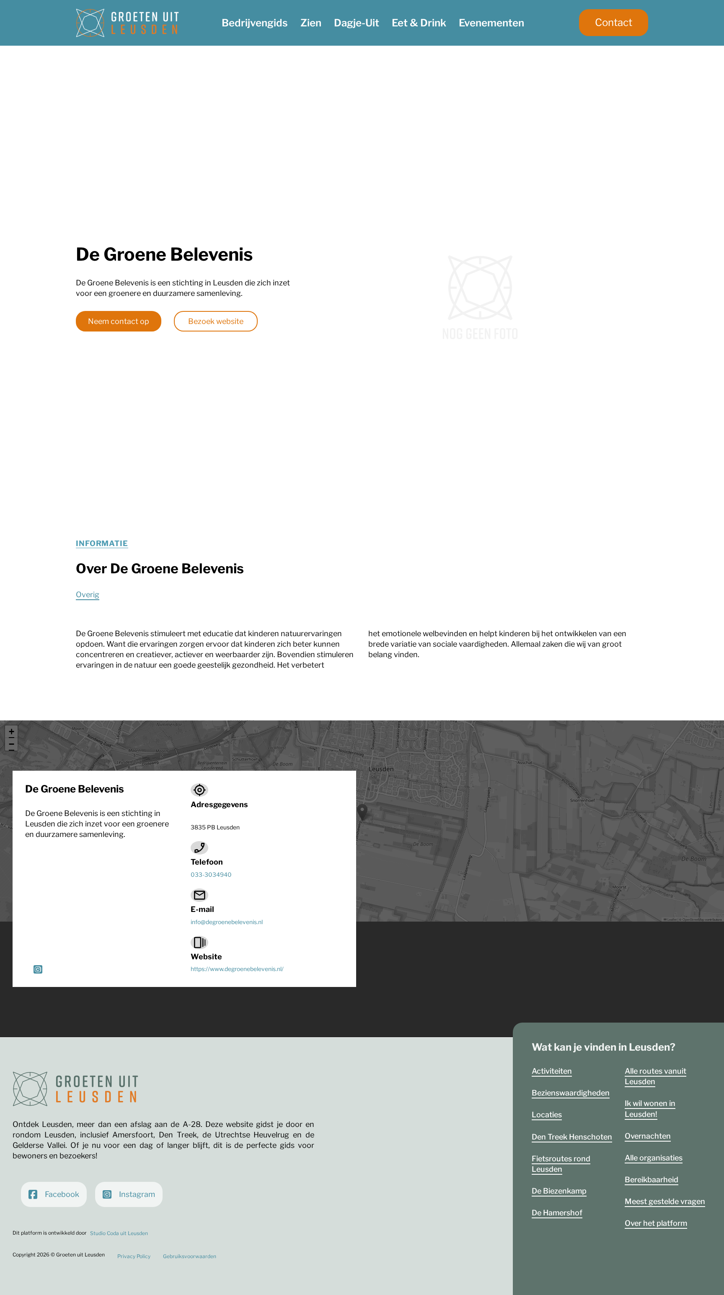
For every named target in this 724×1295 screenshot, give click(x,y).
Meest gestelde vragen (665, 1201)
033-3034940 (211, 874)
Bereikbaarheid (651, 1179)
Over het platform (656, 1223)
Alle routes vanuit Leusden (655, 1076)
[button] (362, 812)
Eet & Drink (419, 23)
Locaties (547, 1114)
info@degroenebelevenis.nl (227, 922)
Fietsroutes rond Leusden (561, 1163)
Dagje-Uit (356, 23)
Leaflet (672, 919)
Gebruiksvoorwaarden (189, 1256)
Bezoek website (215, 321)
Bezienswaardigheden (571, 1092)
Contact (613, 22)
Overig (87, 594)
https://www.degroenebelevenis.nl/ (237, 969)
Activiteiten (552, 1071)
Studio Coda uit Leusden (119, 1233)
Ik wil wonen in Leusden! (650, 1108)
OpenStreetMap (693, 919)
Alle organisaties (654, 1157)
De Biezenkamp (559, 1190)
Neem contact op (118, 321)
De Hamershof (557, 1212)
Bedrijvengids (255, 23)
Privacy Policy (133, 1256)
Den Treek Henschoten (572, 1136)
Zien (310, 23)
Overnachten (648, 1136)
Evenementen (491, 23)
